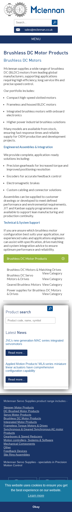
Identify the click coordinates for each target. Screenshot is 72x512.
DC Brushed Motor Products (21, 411)
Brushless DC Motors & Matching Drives (34, 270)
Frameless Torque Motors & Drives (26, 425)
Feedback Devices (15, 451)
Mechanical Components (19, 443)
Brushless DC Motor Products (27, 258)
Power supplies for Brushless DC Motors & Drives (34, 292)
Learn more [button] (36, 495)
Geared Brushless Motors (34, 284)
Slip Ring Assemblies (17, 454)
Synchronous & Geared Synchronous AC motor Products (33, 431)
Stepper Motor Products (19, 407)
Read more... (16, 352)
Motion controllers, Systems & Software (28, 440)
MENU (36, 39)
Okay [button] (36, 506)
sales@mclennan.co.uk (39, 29)
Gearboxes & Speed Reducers (23, 436)
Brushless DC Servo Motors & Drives (34, 277)
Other (7, 447)
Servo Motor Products (17, 414)
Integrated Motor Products (20, 422)
